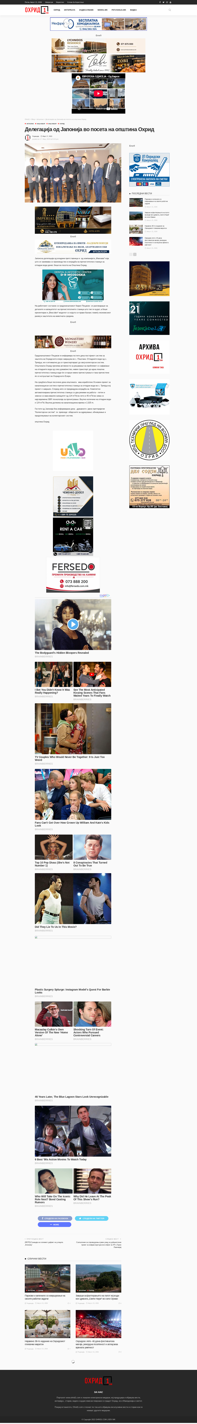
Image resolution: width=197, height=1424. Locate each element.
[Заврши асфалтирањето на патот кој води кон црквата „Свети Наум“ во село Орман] (98, 1278)
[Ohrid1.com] (37, 10)
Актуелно (30, 123)
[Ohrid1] (98, 1380)
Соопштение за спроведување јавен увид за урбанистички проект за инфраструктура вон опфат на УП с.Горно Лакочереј (98, 1244)
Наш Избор (52, 123)
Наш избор (41, 123)
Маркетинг (60, 2)
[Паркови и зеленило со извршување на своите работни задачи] (47, 1278)
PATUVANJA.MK (119, 10)
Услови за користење (75, 2)
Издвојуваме (86, 10)
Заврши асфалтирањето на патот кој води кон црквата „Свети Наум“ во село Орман (157, 215)
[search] (169, 10)
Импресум (49, 2)
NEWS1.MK (103, 10)
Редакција (35, 136)
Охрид (57, 10)
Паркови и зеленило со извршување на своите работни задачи (156, 201)
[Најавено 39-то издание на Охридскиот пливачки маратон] (47, 1324)
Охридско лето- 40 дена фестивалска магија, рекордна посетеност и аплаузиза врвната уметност (97, 1344)
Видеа (133, 10)
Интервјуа (69, 10)
